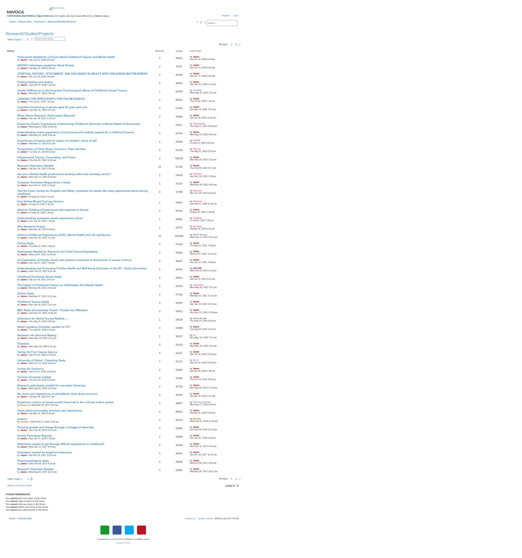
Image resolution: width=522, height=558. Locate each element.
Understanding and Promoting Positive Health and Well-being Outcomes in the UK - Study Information (82, 268)
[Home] (123, 8)
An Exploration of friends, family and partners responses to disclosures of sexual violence (74, 260)
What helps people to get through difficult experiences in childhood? (60, 444)
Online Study (25, 243)
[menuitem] (27, 15)
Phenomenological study (33, 460)
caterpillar (198, 285)
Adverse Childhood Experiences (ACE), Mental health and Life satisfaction (64, 234)
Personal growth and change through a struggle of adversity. (55, 427)
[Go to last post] (200, 56)
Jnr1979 (197, 90)
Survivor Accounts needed (34, 377)
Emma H (24, 405)
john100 (197, 268)
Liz (194, 335)
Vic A (195, 360)
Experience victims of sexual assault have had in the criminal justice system (65, 402)
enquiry (22, 418)
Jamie (23, 60)
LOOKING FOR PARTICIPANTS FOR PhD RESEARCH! (51, 98)
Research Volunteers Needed (35, 165)
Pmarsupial (199, 123)
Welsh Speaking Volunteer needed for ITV (43, 326)
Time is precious (202, 402)
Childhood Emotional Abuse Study (39, 276)
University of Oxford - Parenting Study (41, 360)
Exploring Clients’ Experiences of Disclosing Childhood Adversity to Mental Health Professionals (78, 123)
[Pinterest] (141, 530)
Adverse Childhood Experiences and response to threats (52, 209)
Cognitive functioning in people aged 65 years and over (52, 107)
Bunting (197, 226)
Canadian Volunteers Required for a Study (43, 182)
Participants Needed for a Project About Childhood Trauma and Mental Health (66, 57)
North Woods (200, 234)
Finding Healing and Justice (35, 82)
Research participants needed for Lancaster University (51, 385)
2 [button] (236, 44)
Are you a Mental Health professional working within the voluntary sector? (64, 174)
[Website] (104, 530)
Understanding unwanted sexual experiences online (50, 218)
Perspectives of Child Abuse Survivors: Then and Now (51, 149)
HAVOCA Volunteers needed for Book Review (45, 65)
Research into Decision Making (36, 335)
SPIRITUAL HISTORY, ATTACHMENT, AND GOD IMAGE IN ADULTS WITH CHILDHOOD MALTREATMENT (82, 73)
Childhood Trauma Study (33, 301)
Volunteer (23, 343)
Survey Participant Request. (34, 435)
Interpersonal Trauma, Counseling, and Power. (46, 157)
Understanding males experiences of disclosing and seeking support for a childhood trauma (75, 132)
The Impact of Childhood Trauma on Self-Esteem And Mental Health (60, 285)
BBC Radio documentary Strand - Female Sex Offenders (52, 310)
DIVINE (196, 140)
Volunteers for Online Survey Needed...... (43, 318)
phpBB (112, 539)
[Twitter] (129, 530)
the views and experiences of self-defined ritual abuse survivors (57, 393)
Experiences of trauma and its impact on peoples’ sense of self (57, 140)
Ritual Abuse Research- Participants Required (46, 115)
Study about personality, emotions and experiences (49, 410)
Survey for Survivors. (30, 368)
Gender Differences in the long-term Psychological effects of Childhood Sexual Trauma (72, 90)
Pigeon (196, 149)
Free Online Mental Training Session (40, 201)
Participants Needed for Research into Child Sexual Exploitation (57, 251)
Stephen (197, 174)
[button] (240, 44)
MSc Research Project (31, 226)
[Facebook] (117, 530)
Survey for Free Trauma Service (37, 352)
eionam (24, 421)
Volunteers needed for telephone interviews (44, 452)
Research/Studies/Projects (30, 33)
